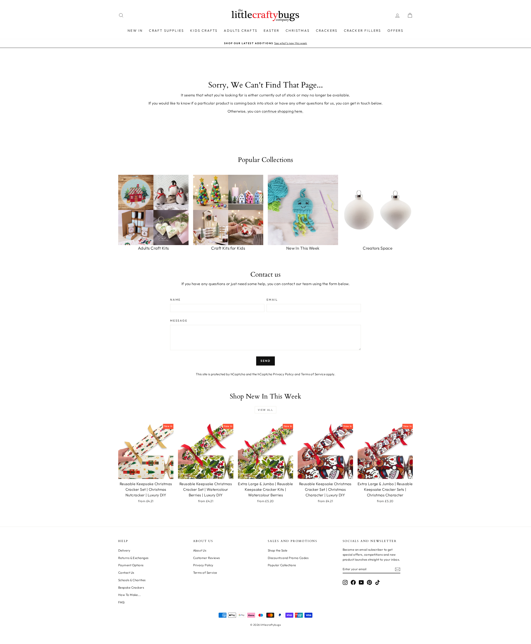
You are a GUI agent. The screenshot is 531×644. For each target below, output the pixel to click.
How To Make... (129, 595)
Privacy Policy (283, 374)
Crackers (327, 30)
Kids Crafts (204, 30)
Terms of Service (313, 374)
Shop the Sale (277, 550)
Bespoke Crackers (131, 587)
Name (175, 299)
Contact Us (126, 573)
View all (265, 409)
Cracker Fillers (362, 30)
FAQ (121, 602)
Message (179, 320)
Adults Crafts (240, 30)
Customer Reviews (206, 558)
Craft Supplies (166, 30)
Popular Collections (282, 565)
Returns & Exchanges (133, 558)
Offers (395, 30)
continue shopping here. (282, 111)
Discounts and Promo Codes (288, 558)
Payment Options (131, 565)
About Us (199, 550)
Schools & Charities (132, 580)
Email (272, 299)
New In (135, 30)
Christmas (298, 30)
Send (265, 361)
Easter (271, 30)
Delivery (124, 550)
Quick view (145, 474)
